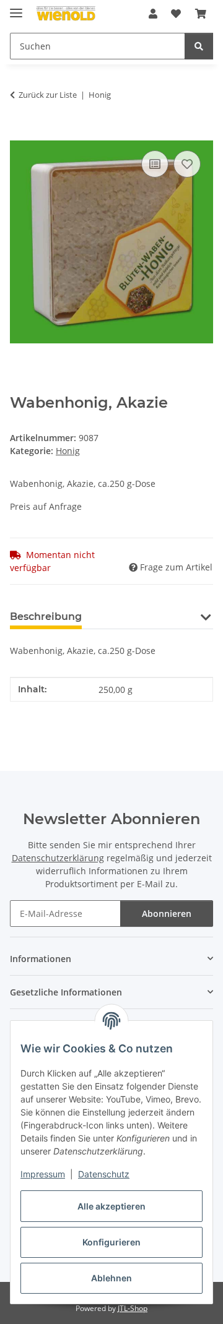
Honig (68, 451)
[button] (153, 13)
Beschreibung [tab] (46, 616)
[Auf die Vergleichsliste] (154, 164)
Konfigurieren (111, 1242)
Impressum (42, 1174)
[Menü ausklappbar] (16, 7)
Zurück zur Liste (48, 94)
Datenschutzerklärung (58, 858)
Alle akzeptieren (111, 1206)
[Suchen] (199, 46)
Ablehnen (111, 1278)
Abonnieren (166, 913)
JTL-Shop (132, 1308)
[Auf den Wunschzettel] (187, 164)
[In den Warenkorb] (20, 133)
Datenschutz (103, 1174)
